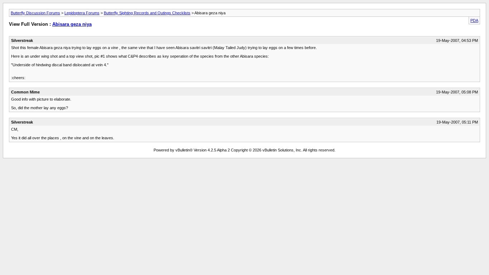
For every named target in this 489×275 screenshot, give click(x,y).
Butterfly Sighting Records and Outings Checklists (147, 13)
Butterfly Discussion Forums (35, 13)
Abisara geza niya (72, 24)
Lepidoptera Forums (82, 13)
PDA (474, 20)
